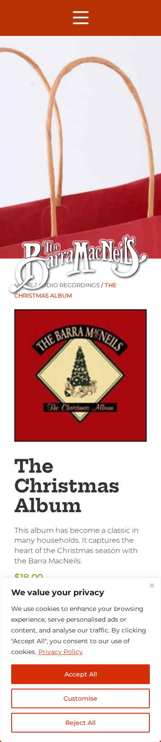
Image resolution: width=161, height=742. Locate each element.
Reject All (80, 723)
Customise (80, 698)
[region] (80, 660)
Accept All (80, 674)
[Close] (151, 585)
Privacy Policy (60, 652)
